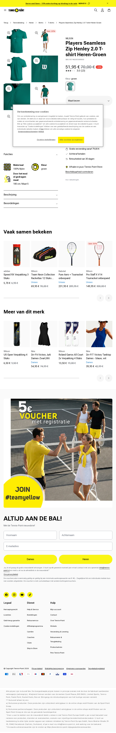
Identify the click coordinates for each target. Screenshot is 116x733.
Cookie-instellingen (11, 626)
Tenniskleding (18, 23)
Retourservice (32, 620)
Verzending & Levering (59, 632)
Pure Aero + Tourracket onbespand (71, 276)
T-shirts (51, 23)
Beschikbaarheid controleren (79, 172)
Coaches (30, 637)
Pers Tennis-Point (57, 653)
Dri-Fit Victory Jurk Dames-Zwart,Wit (41, 356)
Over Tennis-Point (57, 620)
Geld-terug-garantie (12, 620)
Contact (53, 615)
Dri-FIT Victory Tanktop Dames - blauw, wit (98, 356)
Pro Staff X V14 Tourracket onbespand (98, 276)
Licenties (7, 615)
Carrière (30, 632)
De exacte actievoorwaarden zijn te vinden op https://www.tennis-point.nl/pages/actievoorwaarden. (49, 727)
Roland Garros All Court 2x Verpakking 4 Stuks (71, 356)
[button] (5, 10)
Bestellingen (32, 615)
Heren (31, 23)
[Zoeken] (95, 10)
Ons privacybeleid (11, 574)
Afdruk (41, 132)
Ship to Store (32, 648)
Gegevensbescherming (28, 132)
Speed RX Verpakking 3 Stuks (16, 276)
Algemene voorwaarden (76, 668)
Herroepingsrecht (11, 609)
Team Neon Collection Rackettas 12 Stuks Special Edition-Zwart (43, 276)
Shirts (41, 23)
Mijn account (55, 609)
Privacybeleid (37, 668)
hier (42, 129)
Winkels (53, 626)
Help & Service (33, 609)
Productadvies (56, 647)
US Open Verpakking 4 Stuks (15, 356)
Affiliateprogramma (35, 626)
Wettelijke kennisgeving (54, 668)
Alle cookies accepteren (71, 140)
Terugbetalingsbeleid (96, 668)
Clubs (29, 643)
